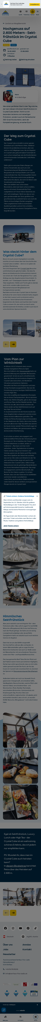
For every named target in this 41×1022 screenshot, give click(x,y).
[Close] (1, 4)
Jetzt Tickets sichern (11, 526)
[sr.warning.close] (37, 496)
